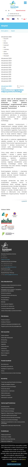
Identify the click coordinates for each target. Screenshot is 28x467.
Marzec (6, 43)
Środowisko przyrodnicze (7, 366)
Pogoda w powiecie (5, 395)
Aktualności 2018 (6, 74)
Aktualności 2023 (6, 63)
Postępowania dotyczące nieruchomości (11, 425)
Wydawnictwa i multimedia (7, 391)
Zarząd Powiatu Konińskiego (7, 408)
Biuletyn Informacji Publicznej (8, 439)
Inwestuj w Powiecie (5, 322)
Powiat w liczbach (5, 319)
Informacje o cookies (6, 436)
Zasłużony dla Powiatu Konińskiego (9, 419)
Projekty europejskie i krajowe (8, 384)
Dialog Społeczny (5, 297)
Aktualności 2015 (6, 81)
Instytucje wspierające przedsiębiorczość (10, 324)
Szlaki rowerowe (5, 335)
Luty (5, 41)
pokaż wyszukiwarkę (18, 19)
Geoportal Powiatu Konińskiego (8, 386)
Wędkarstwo (4, 355)
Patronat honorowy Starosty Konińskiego (10, 417)
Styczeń (6, 38)
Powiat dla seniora (5, 388)
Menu (25, 2)
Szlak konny (4, 348)
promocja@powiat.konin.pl (11, 274)
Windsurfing (4, 340)
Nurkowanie (4, 342)
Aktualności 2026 (6, 37)
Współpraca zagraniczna (7, 368)
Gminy (2, 371)
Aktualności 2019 (6, 72)
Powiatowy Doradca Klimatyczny (9, 295)
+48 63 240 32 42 (14, 14)
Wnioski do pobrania (6, 293)
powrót (24, 201)
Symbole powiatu (5, 406)
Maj (5, 47)
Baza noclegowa (5, 353)
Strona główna (4, 31)
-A (6, 10)
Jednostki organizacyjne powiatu (9, 415)
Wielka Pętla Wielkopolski (7, 337)
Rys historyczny (5, 364)
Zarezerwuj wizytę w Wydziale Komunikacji (11, 285)
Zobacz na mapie (5, 259)
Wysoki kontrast (20, 10)
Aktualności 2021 (6, 67)
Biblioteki (3, 302)
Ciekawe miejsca (5, 350)
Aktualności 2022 (6, 65)
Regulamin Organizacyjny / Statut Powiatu (11, 413)
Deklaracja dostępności (6, 441)
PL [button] (22, 19)
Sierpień (13, 31)
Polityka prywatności (6, 434)
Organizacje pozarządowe (7, 287)
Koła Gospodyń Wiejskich (7, 304)
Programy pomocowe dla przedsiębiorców (11, 326)
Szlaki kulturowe (5, 346)
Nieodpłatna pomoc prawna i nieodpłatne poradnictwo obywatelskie (11, 290)
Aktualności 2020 (6, 70)
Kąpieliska (3, 344)
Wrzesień (6, 56)
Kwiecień (6, 45)
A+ (9, 10)
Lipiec (5, 51)
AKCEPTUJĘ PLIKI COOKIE (14, 464)
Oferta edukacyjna (5, 393)
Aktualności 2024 (6, 61)
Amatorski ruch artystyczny (7, 306)
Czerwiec (6, 49)
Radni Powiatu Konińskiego (7, 411)
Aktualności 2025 (6, 58)
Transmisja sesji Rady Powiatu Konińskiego (11, 382)
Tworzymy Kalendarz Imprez (7, 308)
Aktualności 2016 (6, 79)
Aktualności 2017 (6, 76)
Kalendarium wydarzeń (6, 397)
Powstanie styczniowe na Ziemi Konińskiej (11, 373)
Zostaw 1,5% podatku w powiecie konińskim (11, 310)
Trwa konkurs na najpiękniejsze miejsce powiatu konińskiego (12, 91)
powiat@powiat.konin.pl (14, 15)
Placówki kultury (5, 299)
